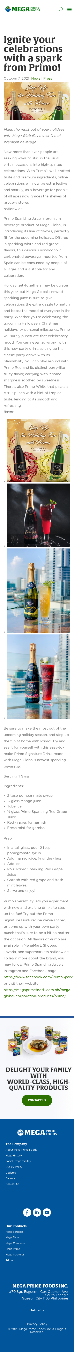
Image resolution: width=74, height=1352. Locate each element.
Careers (10, 1178)
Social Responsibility (18, 1161)
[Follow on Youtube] (47, 1212)
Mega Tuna (12, 1237)
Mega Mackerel (15, 1254)
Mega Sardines (14, 1231)
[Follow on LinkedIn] (37, 1212)
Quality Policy (14, 1166)
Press (47, 78)
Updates (11, 1172)
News (35, 78)
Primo (9, 1260)
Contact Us (37, 1100)
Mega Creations (15, 1243)
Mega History (14, 1155)
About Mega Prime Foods (21, 1149)
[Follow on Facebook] (27, 1212)
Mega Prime (13, 1248)
